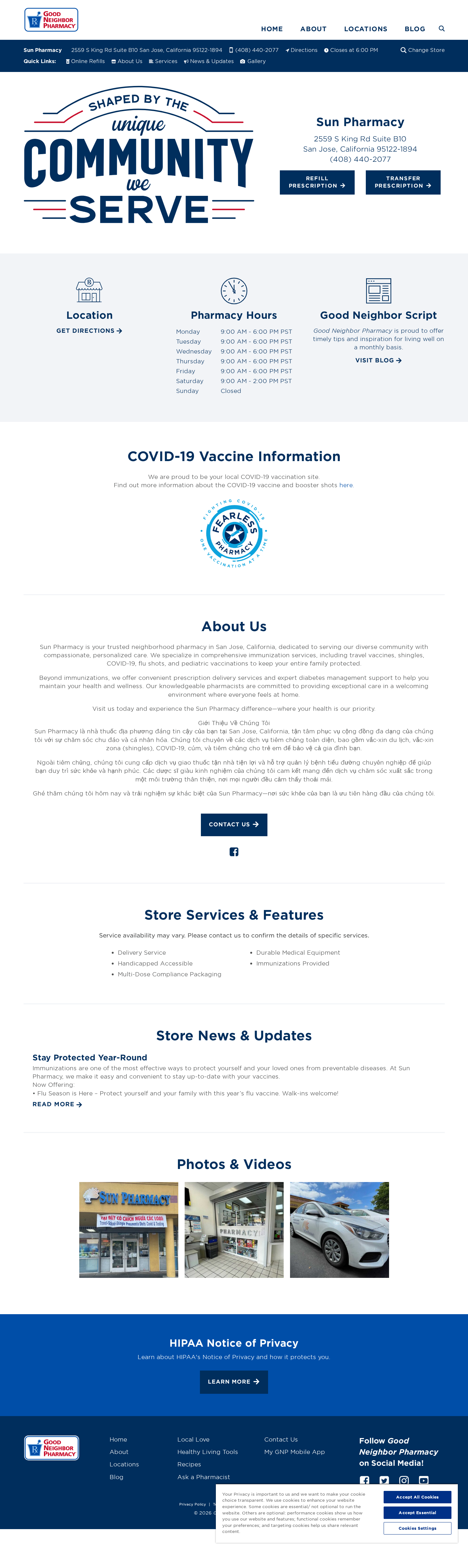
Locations (365, 28)
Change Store (426, 49)
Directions (304, 49)
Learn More (229, 1381)
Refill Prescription (313, 182)
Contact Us (229, 824)
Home (272, 28)
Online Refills (88, 61)
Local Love (193, 1439)
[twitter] (384, 1479)
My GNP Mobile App (294, 1451)
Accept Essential (417, 1512)
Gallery (256, 61)
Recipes (189, 1464)
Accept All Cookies (417, 1497)
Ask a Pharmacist (203, 1476)
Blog (415, 28)
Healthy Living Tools (207, 1451)
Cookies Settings (417, 1528)
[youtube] (423, 1479)
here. (346, 484)
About (313, 28)
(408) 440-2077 (257, 49)
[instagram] (404, 1479)
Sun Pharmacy (43, 49)
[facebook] (234, 853)
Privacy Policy (192, 1504)
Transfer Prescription (399, 182)
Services (166, 61)
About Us (129, 61)
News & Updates (212, 61)
